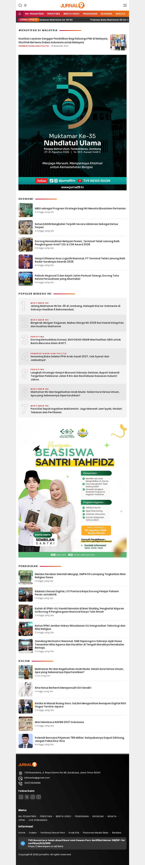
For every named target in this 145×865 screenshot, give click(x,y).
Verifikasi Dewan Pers (52, 832)
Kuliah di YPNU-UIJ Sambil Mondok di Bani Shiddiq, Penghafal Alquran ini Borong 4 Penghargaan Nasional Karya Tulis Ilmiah (79, 610)
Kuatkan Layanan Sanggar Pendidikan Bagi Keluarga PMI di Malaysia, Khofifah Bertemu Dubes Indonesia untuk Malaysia (63, 40)
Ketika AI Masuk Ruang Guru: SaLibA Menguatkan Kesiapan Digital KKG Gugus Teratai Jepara (80, 705)
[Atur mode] (25, 5)
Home (21, 832)
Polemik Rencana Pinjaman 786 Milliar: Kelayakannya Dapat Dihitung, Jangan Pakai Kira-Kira (80, 739)
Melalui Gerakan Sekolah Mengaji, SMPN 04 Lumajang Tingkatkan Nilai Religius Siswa (80, 575)
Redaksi (116, 832)
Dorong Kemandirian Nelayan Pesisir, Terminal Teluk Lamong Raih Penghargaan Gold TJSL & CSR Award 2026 (77, 242)
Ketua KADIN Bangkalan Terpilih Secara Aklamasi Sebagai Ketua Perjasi (76, 225)
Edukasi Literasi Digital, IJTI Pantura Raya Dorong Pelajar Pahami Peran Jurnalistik (77, 593)
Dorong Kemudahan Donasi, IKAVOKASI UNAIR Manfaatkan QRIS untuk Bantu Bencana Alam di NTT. (76, 341)
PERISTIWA (53, 13)
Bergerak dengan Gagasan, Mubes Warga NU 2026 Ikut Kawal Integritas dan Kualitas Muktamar (77, 324)
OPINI (21, 820)
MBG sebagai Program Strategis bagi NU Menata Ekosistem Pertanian (80, 208)
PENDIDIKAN (90, 13)
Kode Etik (74, 832)
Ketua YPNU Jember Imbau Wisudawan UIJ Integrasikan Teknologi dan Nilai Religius (80, 627)
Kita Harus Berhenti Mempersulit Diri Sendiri (63, 688)
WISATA (120, 13)
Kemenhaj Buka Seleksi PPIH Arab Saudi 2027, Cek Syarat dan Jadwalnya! (70, 358)
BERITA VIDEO (71, 13)
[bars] (124, 6)
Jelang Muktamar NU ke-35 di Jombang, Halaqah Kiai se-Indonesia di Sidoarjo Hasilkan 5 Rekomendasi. (75, 307)
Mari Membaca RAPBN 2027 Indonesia (59, 722)
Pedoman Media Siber (95, 832)
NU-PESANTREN (34, 13)
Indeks (33, 832)
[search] (20, 5)
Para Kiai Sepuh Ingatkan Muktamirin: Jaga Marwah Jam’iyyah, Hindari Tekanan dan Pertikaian (76, 410)
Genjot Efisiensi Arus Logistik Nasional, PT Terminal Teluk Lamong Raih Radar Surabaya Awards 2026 (80, 260)
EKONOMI (106, 13)
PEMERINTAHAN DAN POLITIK (34, 46)
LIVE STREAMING (38, 820)
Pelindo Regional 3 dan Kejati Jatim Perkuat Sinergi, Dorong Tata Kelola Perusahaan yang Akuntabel (77, 277)
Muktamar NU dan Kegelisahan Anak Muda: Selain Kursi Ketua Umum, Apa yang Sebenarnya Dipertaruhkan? (75, 393)
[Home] (19, 14)
